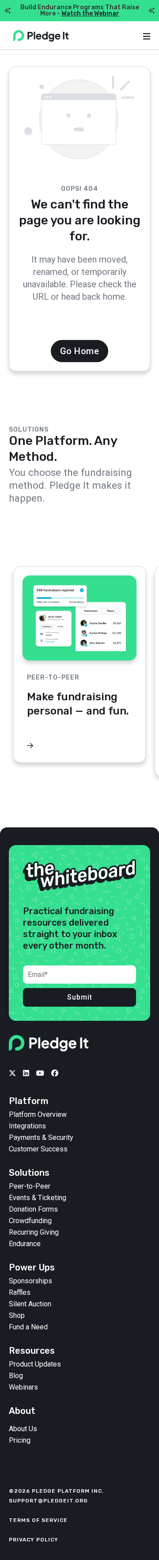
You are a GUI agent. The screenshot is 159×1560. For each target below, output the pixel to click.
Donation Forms (33, 1209)
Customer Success (38, 1149)
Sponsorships (30, 1281)
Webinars (23, 1387)
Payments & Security (41, 1137)
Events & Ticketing (37, 1197)
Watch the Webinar (90, 13)
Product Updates (35, 1364)
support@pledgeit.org (48, 1500)
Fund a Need (28, 1327)
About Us (23, 1429)
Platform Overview (38, 1114)
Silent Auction (30, 1304)
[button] (139, 545)
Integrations (27, 1126)
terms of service (38, 1520)
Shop (17, 1315)
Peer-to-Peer (29, 1186)
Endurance (25, 1243)
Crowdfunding (30, 1220)
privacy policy (33, 1539)
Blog (16, 1375)
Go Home (79, 351)
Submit (79, 997)
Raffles (19, 1292)
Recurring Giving (34, 1232)
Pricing (19, 1440)
